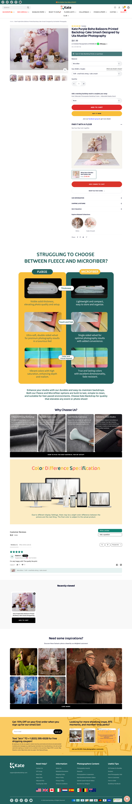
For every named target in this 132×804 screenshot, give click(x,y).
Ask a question (105, 535)
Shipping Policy (60, 774)
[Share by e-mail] (86, 237)
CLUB (65, 16)
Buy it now (96, 113)
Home (11, 21)
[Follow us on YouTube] (20, 2)
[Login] (119, 7)
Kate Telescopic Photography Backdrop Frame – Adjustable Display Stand (94, 96)
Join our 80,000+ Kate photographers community (87, 749)
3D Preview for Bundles (115, 768)
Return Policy (60, 777)
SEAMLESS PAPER (38, 12)
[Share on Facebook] (77, 237)
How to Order (112, 780)
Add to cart (24, 620)
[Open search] (102, 544)
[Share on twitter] (121, 565)
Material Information (62, 771)
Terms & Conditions (61, 783)
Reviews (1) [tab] (14, 545)
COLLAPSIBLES (84, 12)
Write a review (104, 530)
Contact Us (39, 768)
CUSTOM (113, 12)
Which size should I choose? (114, 69)
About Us (58, 768)
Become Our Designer (83, 783)
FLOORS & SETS (69, 12)
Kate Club (39, 774)
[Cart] (123, 7)
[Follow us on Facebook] (2, 2)
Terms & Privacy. (43, 750)
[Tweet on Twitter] (83, 237)
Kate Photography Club (115, 774)
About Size (39, 777)
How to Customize (113, 777)
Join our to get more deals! (97, 119)
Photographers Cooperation (85, 774)
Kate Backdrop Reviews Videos (86, 777)
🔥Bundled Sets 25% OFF (66, 2)
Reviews (110, 771)
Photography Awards (83, 768)
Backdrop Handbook (114, 783)
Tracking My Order (41, 783)
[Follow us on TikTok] (11, 2)
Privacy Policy (60, 780)
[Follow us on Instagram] (7, 2)
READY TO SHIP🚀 (55, 12)
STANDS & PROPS (99, 12)
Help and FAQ (40, 780)
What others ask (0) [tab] (25, 545)
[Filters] (107, 544)
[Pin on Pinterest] (80, 237)
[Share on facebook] (117, 565)
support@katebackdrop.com (18, 772)
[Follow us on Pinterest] (15, 2)
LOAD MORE (66, 706)
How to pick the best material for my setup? (66, 454)
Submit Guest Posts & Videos (85, 780)
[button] (76, 26)
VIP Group (39, 771)
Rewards (79, 771)
